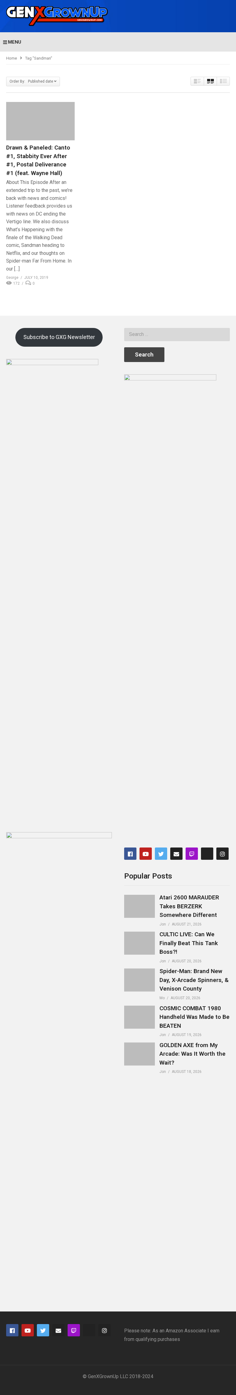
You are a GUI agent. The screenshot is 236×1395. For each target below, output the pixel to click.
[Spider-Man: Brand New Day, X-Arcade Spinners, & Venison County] (139, 980)
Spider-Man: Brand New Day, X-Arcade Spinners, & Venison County (194, 980)
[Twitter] (161, 854)
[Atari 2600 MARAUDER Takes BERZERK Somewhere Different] (139, 906)
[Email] (176, 854)
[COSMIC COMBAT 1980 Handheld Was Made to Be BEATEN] (139, 1017)
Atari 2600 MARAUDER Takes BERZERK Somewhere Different (189, 906)
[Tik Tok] (207, 854)
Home (11, 58)
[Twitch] (192, 854)
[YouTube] (146, 854)
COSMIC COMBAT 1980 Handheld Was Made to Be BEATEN (194, 1017)
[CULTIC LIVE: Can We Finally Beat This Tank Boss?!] (139, 943)
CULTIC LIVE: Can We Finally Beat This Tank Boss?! (188, 943)
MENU (14, 42)
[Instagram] (222, 854)
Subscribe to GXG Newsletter (59, 337)
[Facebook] (130, 854)
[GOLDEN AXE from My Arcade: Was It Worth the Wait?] (139, 1054)
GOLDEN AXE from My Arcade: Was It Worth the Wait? (192, 1054)
